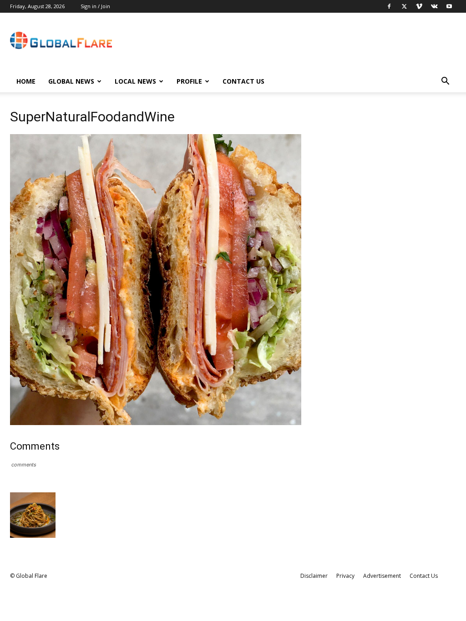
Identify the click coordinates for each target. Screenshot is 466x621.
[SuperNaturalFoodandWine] (155, 422)
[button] (445, 82)
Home (25, 81)
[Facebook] (389, 6)
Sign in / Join (95, 6)
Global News (71, 81)
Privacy (345, 576)
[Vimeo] (419, 6)
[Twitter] (404, 6)
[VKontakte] (434, 6)
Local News (135, 81)
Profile (189, 81)
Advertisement (382, 576)
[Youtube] (449, 6)
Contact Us (243, 81)
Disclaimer (314, 576)
